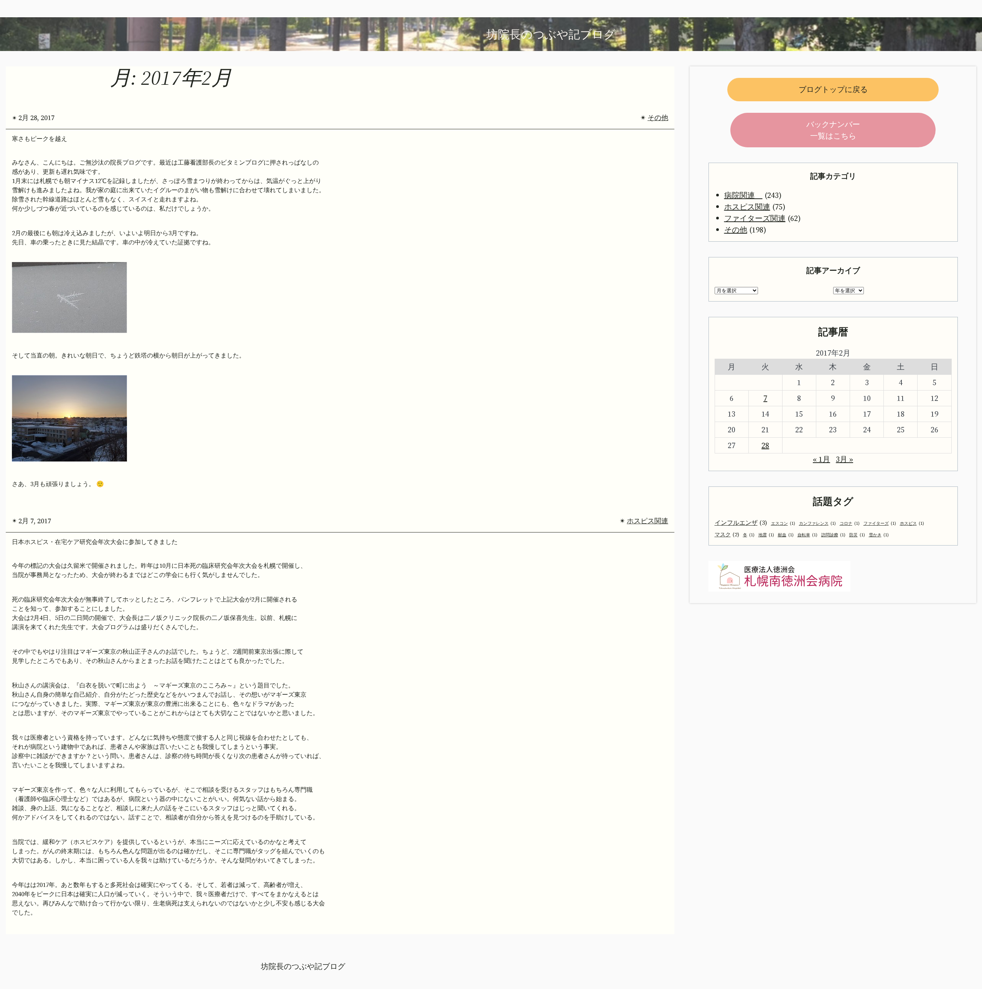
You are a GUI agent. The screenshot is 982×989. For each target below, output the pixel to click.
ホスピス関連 (647, 521)
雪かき (879, 535)
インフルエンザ (741, 522)
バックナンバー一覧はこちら (833, 130)
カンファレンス (817, 523)
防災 (857, 535)
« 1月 (821, 459)
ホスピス (912, 523)
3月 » (844, 459)
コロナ (850, 523)
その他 (658, 117)
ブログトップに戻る (833, 89)
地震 (766, 535)
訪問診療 (833, 535)
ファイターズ (879, 523)
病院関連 (743, 195)
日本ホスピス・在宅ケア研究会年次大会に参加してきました (95, 542)
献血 (786, 535)
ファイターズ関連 (755, 218)
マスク (727, 534)
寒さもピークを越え (39, 138)
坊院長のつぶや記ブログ (303, 966)
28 (765, 445)
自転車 (807, 535)
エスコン (783, 523)
